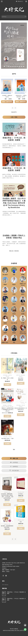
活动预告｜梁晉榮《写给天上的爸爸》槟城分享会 (14, 236)
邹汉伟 (14, 313)
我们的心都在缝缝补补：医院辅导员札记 (21, 408)
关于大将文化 (5, 584)
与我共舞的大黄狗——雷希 (7, 438)
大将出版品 (5, 375)
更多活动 (17, 251)
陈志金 (14, 284)
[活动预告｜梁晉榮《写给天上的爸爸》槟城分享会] (14, 227)
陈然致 (22, 304)
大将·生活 (6, 492)
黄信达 (14, 304)
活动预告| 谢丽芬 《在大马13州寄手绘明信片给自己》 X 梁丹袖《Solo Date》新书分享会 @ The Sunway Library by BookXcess (14, 203)
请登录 (3, 101)
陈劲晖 (5, 332)
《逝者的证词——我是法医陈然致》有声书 (20, 96)
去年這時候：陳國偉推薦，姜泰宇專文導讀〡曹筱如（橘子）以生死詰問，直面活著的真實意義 (7, 496)
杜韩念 (5, 313)
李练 (14, 342)
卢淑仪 (22, 342)
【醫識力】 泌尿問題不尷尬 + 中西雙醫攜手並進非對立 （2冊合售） (7, 409)
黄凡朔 (14, 332)
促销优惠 (4, 405)
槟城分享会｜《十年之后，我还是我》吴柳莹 (14, 138)
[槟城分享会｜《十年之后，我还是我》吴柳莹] (14, 129)
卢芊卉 (14, 294)
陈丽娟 (5, 323)
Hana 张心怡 (14, 323)
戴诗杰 (5, 294)
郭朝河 (5, 284)
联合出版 (11, 406)
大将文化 (7, 376)
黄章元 (22, 294)
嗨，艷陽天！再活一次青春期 (7, 378)
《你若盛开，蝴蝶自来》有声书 (7, 96)
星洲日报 (7, 406)
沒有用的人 (20, 494)
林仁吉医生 (5, 274)
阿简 (14, 274)
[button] (7, 384)
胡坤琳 (22, 323)
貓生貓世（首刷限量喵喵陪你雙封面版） (7, 526)
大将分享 (9, 375)
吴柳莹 (22, 313)
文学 (9, 492)
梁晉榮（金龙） (5, 342)
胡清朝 (22, 274)
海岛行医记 (20, 378)
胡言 (21, 521)
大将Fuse (18, 375)
